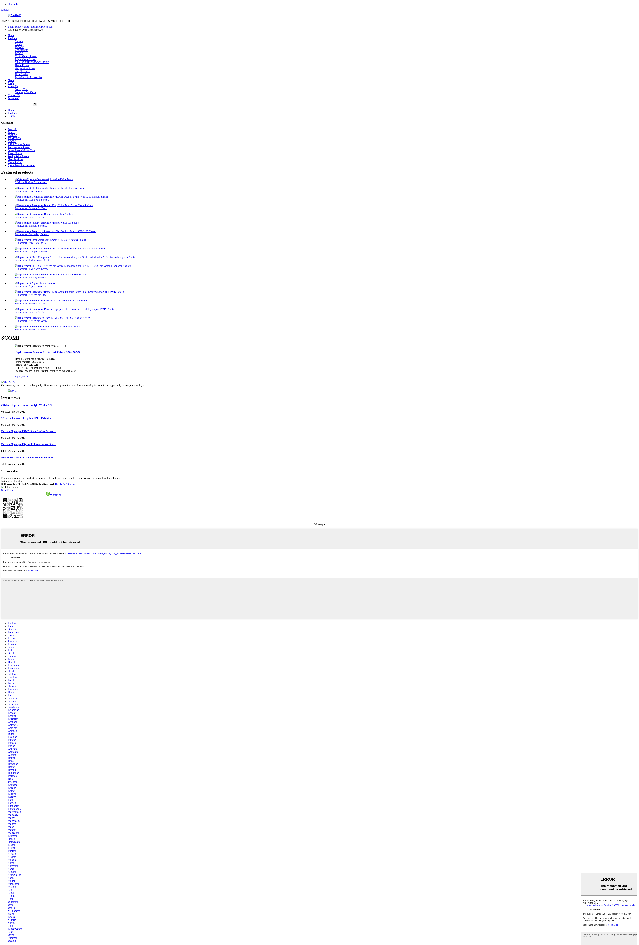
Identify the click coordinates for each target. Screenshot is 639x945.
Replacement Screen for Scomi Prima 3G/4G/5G (47, 352)
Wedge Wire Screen (25, 68)
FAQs (11, 83)
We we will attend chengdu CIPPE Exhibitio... (27, 418)
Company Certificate (25, 92)
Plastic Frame (22, 65)
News (11, 80)
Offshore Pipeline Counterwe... (31, 182)
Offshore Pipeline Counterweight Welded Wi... (27, 405)
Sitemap (70, 484)
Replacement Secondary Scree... (32, 234)
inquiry (18, 376)
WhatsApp (55, 494)
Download (13, 98)
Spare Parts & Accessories (28, 77)
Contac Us (13, 4)
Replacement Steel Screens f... (30, 191)
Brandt (18, 44)
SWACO (19, 47)
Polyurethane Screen (25, 59)
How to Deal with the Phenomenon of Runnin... (28, 457)
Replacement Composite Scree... (32, 199)
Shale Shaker (21, 74)
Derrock (19, 41)
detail (25, 376)
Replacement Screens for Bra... (31, 208)
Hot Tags (60, 484)
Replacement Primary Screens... (31, 225)
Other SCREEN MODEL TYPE (32, 62)
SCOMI (19, 53)
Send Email (7, 490)
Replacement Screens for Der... (31, 303)
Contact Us (14, 95)
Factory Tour (21, 89)
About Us (13, 86)
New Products (22, 71)
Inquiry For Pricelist (11, 481)
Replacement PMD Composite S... (33, 260)
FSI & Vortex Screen (26, 56)
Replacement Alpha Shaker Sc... (32, 286)
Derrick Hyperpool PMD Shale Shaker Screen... (28, 431)
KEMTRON (21, 50)
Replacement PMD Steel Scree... (32, 268)
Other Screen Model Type (21, 150)
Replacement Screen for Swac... (31, 320)
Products (12, 38)
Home (11, 35)
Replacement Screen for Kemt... (31, 329)
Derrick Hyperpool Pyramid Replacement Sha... (28, 444)
